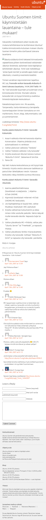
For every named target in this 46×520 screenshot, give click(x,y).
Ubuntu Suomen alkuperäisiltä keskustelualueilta (17, 436)
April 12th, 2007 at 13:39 (14, 264)
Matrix (4, 509)
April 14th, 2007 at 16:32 (14, 372)
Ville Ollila (13, 285)
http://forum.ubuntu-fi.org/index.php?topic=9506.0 (23, 358)
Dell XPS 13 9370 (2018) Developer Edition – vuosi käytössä (22, 479)
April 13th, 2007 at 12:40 (14, 287)
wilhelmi (12, 273)
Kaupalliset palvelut (9, 12)
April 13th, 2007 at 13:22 (14, 320)
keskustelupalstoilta (8, 457)
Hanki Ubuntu (25, 7)
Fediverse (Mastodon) (29, 507)
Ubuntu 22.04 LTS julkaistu (11, 475)
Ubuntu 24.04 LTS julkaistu (11, 469)
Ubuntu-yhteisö (8, 248)
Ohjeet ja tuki (36, 7)
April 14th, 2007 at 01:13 (14, 352)
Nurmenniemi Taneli (16, 261)
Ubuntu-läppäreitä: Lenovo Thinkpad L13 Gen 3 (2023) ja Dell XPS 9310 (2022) (22, 472)
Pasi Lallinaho (8, 517)
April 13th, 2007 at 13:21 (14, 299)
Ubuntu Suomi (7, 7)
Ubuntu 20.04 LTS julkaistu (11, 477)
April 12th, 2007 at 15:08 (14, 275)
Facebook (15, 507)
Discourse (5, 507)
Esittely (16, 7)
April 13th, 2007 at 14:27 (14, 338)
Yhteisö (20, 12)
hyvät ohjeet (6, 453)
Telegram (13, 509)
